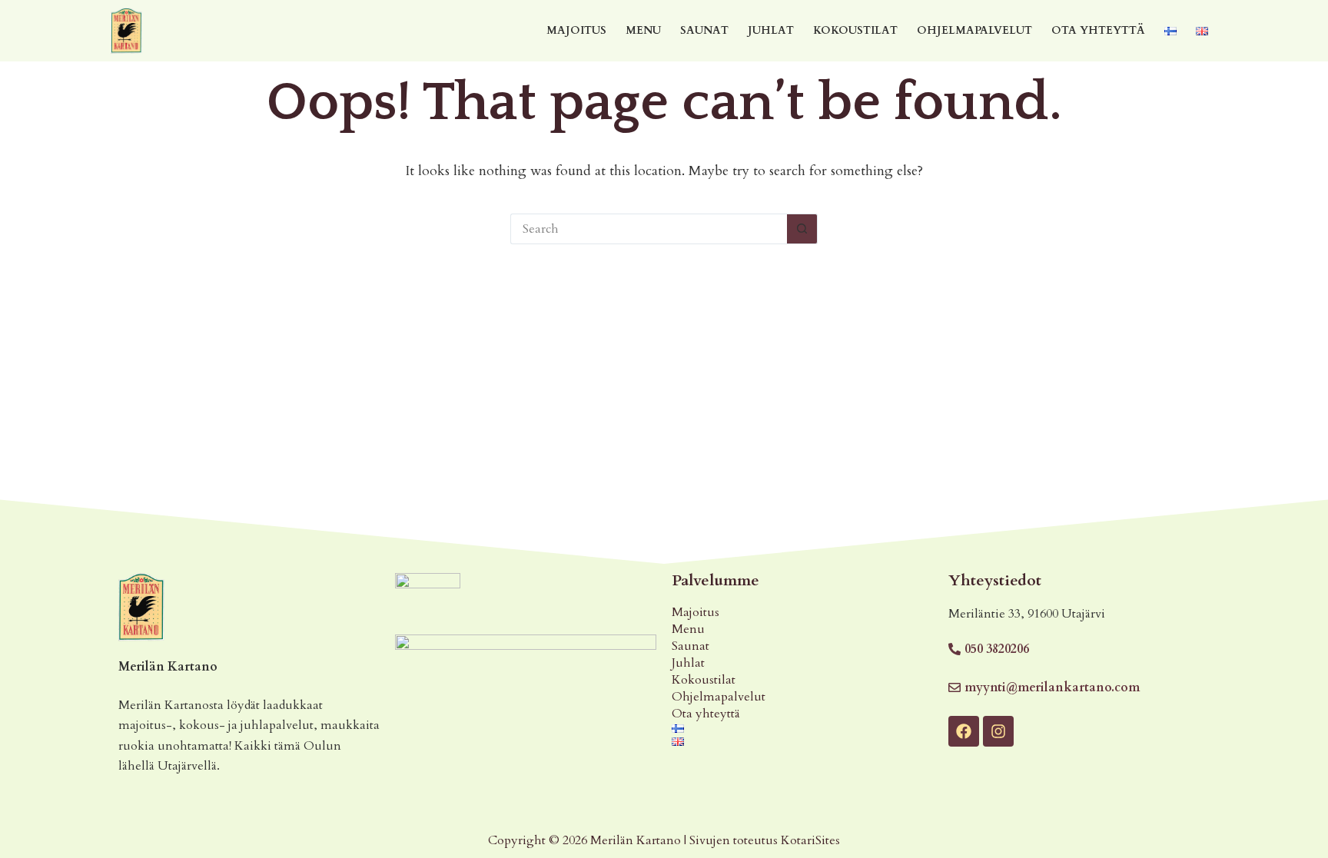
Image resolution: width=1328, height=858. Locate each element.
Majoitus (576, 30)
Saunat (704, 30)
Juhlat (771, 30)
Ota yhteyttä (1098, 30)
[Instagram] (998, 731)
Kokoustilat (855, 30)
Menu (643, 30)
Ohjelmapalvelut (974, 30)
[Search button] (802, 229)
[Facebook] (963, 731)
